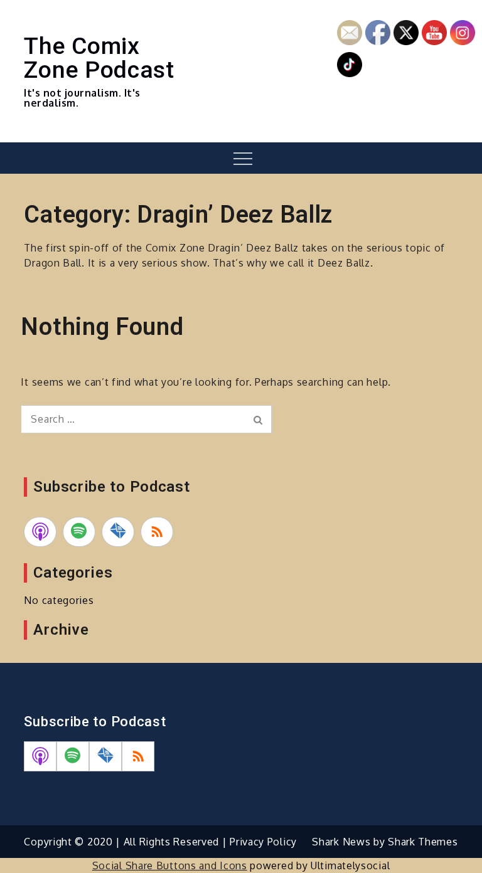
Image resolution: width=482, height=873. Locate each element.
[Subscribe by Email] (118, 532)
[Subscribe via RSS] (157, 532)
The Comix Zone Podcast (99, 57)
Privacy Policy (263, 841)
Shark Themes (423, 841)
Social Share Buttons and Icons (169, 865)
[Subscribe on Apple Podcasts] (40, 532)
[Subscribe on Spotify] (79, 532)
